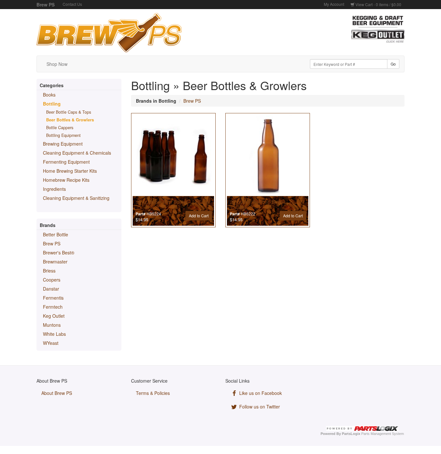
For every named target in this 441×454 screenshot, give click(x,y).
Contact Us (72, 4)
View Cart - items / (377, 4)
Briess (49, 270)
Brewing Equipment (63, 143)
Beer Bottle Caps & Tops (68, 112)
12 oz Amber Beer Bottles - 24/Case (172, 202)
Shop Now (56, 64)
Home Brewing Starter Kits (70, 171)
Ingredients (54, 189)
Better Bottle (55, 234)
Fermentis (53, 297)
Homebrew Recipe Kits (66, 180)
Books (49, 94)
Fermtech (53, 307)
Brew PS (51, 243)
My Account (334, 4)
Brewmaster (55, 261)
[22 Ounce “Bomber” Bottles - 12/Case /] (267, 155)
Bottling (52, 103)
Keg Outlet (54, 316)
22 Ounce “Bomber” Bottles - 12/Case (259, 205)
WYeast (50, 343)
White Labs (54, 334)
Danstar (51, 288)
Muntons (52, 325)
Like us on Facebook (260, 393)
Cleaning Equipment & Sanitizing (76, 198)
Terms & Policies (153, 393)
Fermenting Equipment (66, 162)
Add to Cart (199, 215)
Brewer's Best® (58, 252)
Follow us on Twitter (259, 406)
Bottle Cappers (59, 127)
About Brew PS (56, 393)
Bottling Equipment (63, 135)
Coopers (51, 279)
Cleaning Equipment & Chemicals (77, 153)
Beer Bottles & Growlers (70, 120)
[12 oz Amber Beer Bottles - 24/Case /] (173, 155)
